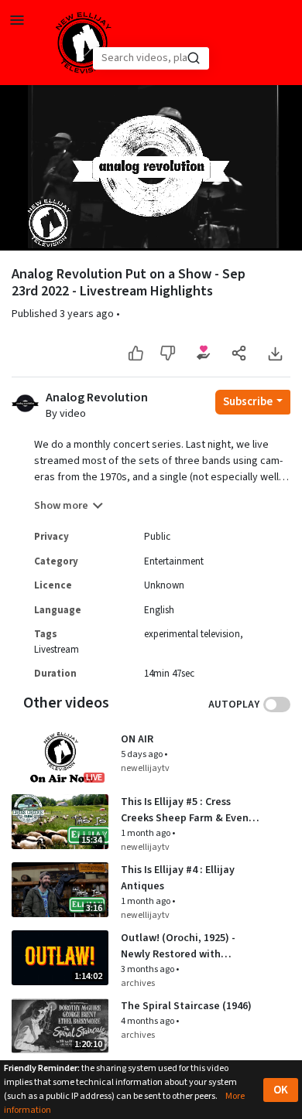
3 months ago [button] (148, 969)
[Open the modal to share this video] (239, 353)
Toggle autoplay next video (276, 704)
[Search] (193, 58)
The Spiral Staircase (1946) (186, 1006)
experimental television (192, 634)
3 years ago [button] (88, 314)
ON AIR (137, 739)
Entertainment (174, 561)
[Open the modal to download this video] (274, 353)
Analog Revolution (97, 398)
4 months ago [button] (148, 1021)
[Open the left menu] (17, 19)
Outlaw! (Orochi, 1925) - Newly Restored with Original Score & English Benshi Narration (179, 946)
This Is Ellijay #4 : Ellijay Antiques (178, 878)
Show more (61, 505)
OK (280, 1090)
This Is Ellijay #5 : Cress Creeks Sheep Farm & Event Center (187, 810)
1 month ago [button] (146, 833)
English (159, 610)
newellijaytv (145, 768)
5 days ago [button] (142, 754)
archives (138, 983)
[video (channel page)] (25, 402)
